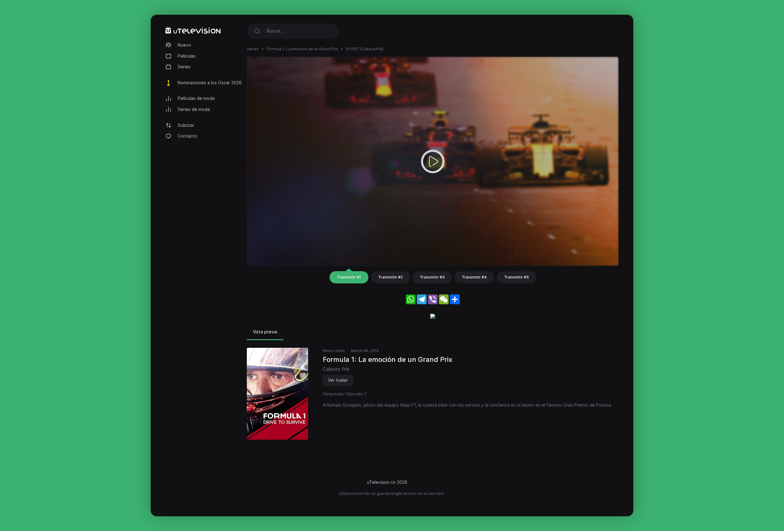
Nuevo (184, 44)
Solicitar (186, 125)
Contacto (187, 135)
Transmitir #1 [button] (349, 277)
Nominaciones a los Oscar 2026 (210, 82)
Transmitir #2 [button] (390, 277)
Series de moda (194, 109)
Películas (186, 56)
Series (184, 66)
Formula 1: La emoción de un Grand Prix (302, 49)
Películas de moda (196, 98)
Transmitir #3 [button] (432, 277)
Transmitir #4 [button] (474, 277)
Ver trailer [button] (338, 380)
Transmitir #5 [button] (516, 277)
